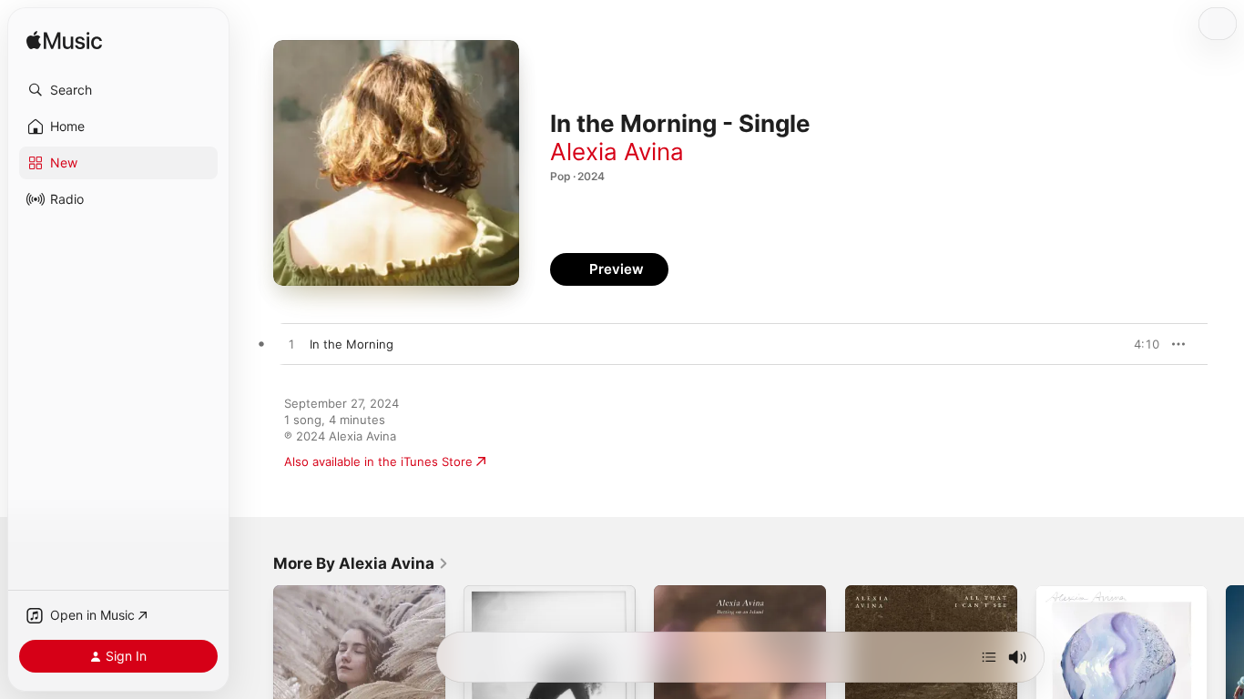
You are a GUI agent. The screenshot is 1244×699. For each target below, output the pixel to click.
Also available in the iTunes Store (378, 461)
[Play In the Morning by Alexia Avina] (291, 345)
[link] (361, 563)
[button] (118, 90)
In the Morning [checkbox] (351, 344)
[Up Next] (989, 657)
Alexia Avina (617, 151)
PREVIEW (1139, 344)
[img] (64, 41)
